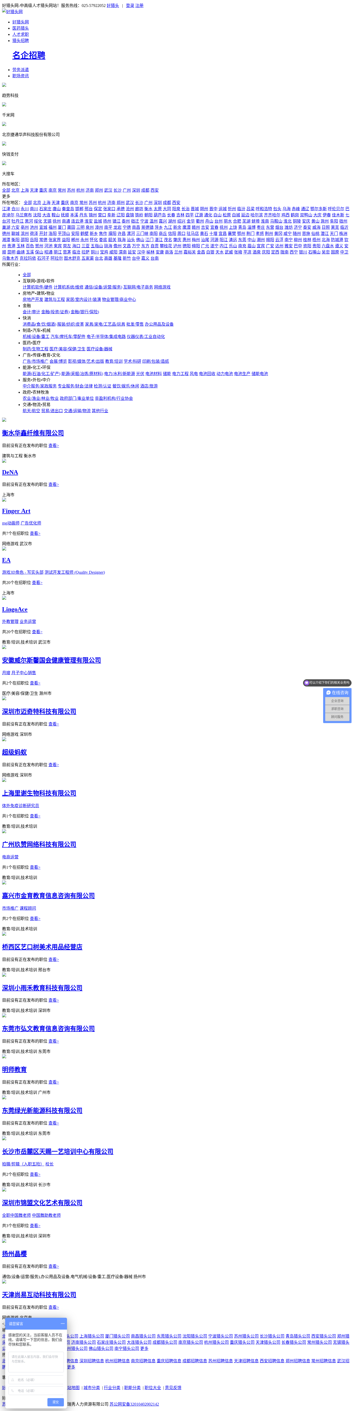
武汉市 (26, 544)
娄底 (103, 240)
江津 (6, 209)
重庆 (43, 190)
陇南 (284, 252)
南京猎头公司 (190, 1342)
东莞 (242, 240)
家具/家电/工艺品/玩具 (105, 324)
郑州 (99, 190)
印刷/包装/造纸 (155, 361)
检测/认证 (102, 386)
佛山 (140, 240)
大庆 (317, 215)
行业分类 (112, 1387)
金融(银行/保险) (85, 312)
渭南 (123, 252)
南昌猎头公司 (143, 1336)
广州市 (44, 1092)
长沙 (117, 190)
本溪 (74, 215)
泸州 (177, 246)
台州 (218, 221)
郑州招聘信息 (298, 1361)
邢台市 (44, 970)
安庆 (306, 221)
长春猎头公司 (293, 1342)
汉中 (141, 252)
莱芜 (335, 227)
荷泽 (34, 233)
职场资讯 (20, 76)
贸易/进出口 (52, 411)
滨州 (25, 233)
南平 (108, 227)
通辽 (305, 209)
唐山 (57, 209)
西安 (154, 190)
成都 (145, 190)
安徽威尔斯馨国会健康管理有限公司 (51, 660)
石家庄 (45, 209)
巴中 (298, 246)
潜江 (325, 233)
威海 (316, 227)
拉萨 (85, 252)
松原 (227, 215)
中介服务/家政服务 (40, 386)
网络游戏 (162, 287)
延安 (132, 252)
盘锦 (130, 215)
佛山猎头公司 (101, 1348)
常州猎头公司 (319, 1342)
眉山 (251, 246)
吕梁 (250, 209)
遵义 (339, 246)
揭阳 (270, 240)
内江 (224, 246)
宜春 (214, 227)
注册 (139, 5)
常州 (62, 190)
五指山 (97, 246)
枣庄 (261, 227)
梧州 (316, 240)
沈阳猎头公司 (194, 1336)
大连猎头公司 (139, 1342)
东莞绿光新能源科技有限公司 (42, 1110)
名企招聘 (28, 55)
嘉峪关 (189, 252)
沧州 (130, 209)
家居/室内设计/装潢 (83, 299)
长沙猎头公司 (272, 1336)
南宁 (288, 240)
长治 (185, 209)
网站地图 (71, 1387)
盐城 (98, 221)
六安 (15, 227)
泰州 (126, 221)
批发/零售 (135, 324)
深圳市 (26, 734)
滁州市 (45, 693)
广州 (127, 190)
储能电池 (260, 373)
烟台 (279, 227)
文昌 (127, 246)
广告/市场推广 (35, 361)
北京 (15, 190)
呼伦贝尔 (336, 209)
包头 (277, 209)
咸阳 (113, 252)
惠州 (186, 240)
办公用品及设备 (159, 324)
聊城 (15, 233)
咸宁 (287, 233)
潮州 (261, 240)
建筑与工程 (54, 299)
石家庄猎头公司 (111, 1342)
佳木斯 (338, 215)
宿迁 (135, 221)
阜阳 (334, 221)
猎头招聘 (20, 40)
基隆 (117, 258)
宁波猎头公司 (220, 1336)
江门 (149, 240)
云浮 (279, 240)
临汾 (241, 209)
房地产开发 (33, 299)
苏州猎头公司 (246, 1336)
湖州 (172, 221)
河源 (214, 240)
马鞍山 (276, 221)
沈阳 (37, 215)
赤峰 (296, 209)
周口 (181, 233)
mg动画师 (11, 523)
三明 (80, 227)
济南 (90, 190)
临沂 (344, 227)
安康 (160, 252)
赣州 (196, 227)
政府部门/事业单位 (77, 398)
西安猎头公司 (323, 1336)
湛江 (159, 240)
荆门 (250, 233)
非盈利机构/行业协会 (114, 398)
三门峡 (142, 233)
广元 (205, 246)
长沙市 (44, 1184)
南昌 (136, 227)
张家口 (109, 209)
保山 (39, 252)
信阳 (172, 233)
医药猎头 (20, 28)
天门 (334, 233)
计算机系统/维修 (68, 287)
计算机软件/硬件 (38, 287)
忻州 (232, 209)
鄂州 (241, 233)
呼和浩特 (264, 209)
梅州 (196, 240)
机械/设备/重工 (36, 336)
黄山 (315, 221)
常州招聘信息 (323, 1361)
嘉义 (145, 258)
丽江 (58, 252)
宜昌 (223, 233)
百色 (30, 246)
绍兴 (181, 221)
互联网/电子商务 (138, 287)
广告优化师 (31, 523)
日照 (326, 227)
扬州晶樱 (14, 1254)
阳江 (224, 240)
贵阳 (316, 246)
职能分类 (132, 1387)
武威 (229, 252)
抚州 (224, 227)
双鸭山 (306, 215)
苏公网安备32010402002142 (134, 1404)
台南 (154, 258)
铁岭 (139, 215)
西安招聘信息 (272, 1361)
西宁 (294, 252)
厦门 (62, 227)
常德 (43, 240)
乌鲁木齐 (10, 258)
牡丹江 (17, 221)
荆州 (269, 233)
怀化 (94, 240)
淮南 (265, 221)
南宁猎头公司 (126, 1348)
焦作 (103, 233)
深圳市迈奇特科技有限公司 (39, 711)
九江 (168, 227)
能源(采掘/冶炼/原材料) (82, 373)
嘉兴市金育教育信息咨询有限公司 (48, 895)
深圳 (136, 190)
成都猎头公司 (165, 1342)
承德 (120, 209)
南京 (52, 190)
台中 (136, 258)
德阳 (186, 246)
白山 (217, 215)
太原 (158, 209)
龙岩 (117, 227)
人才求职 (20, 34)
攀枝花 (166, 246)
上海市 (8, 495)
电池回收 (207, 373)
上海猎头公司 (91, 1336)
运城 (223, 209)
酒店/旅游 (149, 386)
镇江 (116, 221)
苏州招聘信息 (220, 1361)
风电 (194, 373)
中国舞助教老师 (46, 1215)
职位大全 (153, 1387)
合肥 (237, 221)
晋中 (213, 209)
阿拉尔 (57, 258)
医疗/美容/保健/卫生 (67, 349)
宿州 (343, 221)
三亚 (85, 246)
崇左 (67, 246)
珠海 (122, 240)
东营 (270, 227)
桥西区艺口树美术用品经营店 (42, 947)
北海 (326, 240)
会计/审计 (31, 312)
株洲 (343, 233)
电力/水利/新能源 (119, 373)
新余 (177, 227)
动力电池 (224, 373)
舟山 (209, 221)
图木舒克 (72, 258)
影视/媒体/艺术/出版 (86, 361)
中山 (251, 240)
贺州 (39, 246)
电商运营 (10, 857)
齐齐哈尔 (272, 215)
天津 (34, 190)
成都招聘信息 (194, 1361)
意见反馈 (173, 1387)
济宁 (298, 227)
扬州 (107, 221)
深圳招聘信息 (91, 1361)
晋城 (195, 209)
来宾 (58, 246)
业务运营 (28, 621)
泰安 (307, 227)
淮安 (89, 221)
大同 (167, 209)
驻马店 (193, 233)
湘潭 (6, 240)
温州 (153, 221)
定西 (275, 252)
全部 (6, 190)
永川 (25, 209)
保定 (98, 209)
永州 (84, 240)
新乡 (94, 233)
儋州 (117, 246)
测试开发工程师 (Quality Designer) (75, 572)
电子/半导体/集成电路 (106, 336)
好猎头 (113, 5)
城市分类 (91, 1387)
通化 (208, 215)
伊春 (327, 215)
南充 (242, 246)
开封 (43, 233)
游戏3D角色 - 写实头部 (23, 572)
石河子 (43, 258)
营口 (102, 215)
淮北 (287, 221)
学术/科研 (132, 361)
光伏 (140, 373)
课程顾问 (28, 908)
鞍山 (56, 215)
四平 (190, 215)
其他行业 (100, 411)
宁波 (144, 221)
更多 (144, 1348)
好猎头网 (20, 22)
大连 (46, 215)
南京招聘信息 (143, 1361)
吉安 (205, 227)
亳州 (25, 227)
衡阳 (15, 240)
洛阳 (52, 233)
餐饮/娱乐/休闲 (125, 386)
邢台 (89, 209)
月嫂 (6, 673)
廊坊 (139, 209)
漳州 (99, 227)
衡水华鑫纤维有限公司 (33, 433)
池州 (34, 227)
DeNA (10, 472)
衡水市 (30, 456)
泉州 (90, 227)
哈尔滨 (256, 215)
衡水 (148, 209)
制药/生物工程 (35, 349)
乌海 (286, 209)
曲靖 (20, 252)
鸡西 (285, 215)
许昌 (122, 233)
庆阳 (266, 252)
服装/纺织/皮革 (70, 324)
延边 (245, 215)
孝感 (260, 233)
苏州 (71, 190)
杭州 (80, 190)
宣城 (43, 227)
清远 (233, 240)
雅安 (288, 246)
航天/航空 (31, 411)
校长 (49, 1164)
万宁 (136, 246)
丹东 (83, 215)
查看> (53, 445)
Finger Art (16, 511)
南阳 (153, 233)
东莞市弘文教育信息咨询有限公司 (48, 1028)
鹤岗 (295, 215)
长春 (171, 215)
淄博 (251, 227)
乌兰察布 (23, 215)
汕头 (131, 240)
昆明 (11, 252)
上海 (25, 190)
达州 (279, 246)
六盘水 (328, 246)
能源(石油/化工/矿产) (41, 373)
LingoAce (15, 609)
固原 (335, 252)
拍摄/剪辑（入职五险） (23, 1164)
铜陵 (297, 221)
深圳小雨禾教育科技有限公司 (42, 988)
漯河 (131, 233)
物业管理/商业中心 (119, 299)
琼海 (108, 246)
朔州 (204, 209)
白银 (210, 252)
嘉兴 (163, 221)
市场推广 (10, 908)
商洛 (169, 252)
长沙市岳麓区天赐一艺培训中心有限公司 (57, 1151)
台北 (99, 258)
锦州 (93, 215)
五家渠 (87, 258)
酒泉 (257, 252)
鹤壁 (84, 233)
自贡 (154, 246)
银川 (303, 252)
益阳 (66, 240)
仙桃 (315, 233)
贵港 (11, 246)
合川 (15, 209)
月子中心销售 (23, 673)
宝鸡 (104, 252)
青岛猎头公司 (298, 1336)
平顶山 (64, 233)
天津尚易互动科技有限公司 (39, 1294)
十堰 (213, 233)
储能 (167, 373)
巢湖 (6, 227)
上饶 (233, 227)
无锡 (47, 221)
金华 (191, 221)
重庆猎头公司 (242, 1342)
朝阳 (148, 215)
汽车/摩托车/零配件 (68, 336)
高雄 (108, 258)
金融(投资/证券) (55, 312)
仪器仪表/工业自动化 (146, 336)
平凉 (247, 252)
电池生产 (242, 373)
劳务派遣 (20, 69)
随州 (297, 233)
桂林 (307, 240)
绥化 (38, 221)
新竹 (127, 258)
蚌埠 (256, 221)
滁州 (325, 221)
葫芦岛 (160, 215)
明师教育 (14, 1069)
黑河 (29, 221)
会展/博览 (58, 361)
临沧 (76, 252)
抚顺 (65, 215)
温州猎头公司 (75, 1348)
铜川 (95, 252)
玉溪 (30, 252)
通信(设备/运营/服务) (103, 287)
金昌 (201, 252)
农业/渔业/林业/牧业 (41, 398)
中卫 (344, 252)
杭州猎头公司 (216, 1342)
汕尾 (205, 240)
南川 (34, 209)
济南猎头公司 (83, 1342)
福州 (52, 227)
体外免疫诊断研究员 (20, 806)
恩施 (306, 233)
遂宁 (214, 246)
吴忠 (326, 252)
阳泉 (176, 209)
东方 (145, 246)
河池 (48, 246)
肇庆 (177, 240)
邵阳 (25, 240)
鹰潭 (186, 227)
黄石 (204, 233)
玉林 (20, 246)
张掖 (238, 252)
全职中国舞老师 (16, 1215)
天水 (219, 252)
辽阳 (120, 215)
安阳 (75, 233)
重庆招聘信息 (169, 1361)
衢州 (200, 221)
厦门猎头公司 (117, 1336)
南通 (66, 221)
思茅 (67, 252)
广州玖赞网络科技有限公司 (39, 844)
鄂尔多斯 (318, 209)
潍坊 (288, 227)
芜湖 (246, 221)
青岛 (242, 227)
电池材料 (153, 373)
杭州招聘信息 (117, 1361)
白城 (236, 215)
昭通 (48, 252)
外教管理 (10, 621)
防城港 (337, 240)
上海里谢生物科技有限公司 (39, 793)
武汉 (108, 190)
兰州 (178, 252)
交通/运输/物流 (77, 411)
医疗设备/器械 (99, 349)
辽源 (199, 215)
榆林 (150, 252)
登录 (130, 5)
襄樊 (232, 233)
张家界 (54, 240)
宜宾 (261, 246)
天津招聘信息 (246, 1361)
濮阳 (112, 233)
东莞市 (44, 1051)
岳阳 (34, 240)
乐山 (233, 246)
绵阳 (196, 246)
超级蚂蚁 (14, 752)
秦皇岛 (68, 209)
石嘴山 (314, 252)
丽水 (228, 221)
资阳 (307, 246)
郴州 (75, 240)
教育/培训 (114, 361)
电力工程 (180, 373)
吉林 (180, 215)
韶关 (112, 240)
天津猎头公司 (268, 1342)
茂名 (168, 240)
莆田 (71, 227)
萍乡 (159, 227)
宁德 (127, 227)
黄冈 (278, 233)
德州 (6, 233)
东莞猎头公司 (169, 1336)
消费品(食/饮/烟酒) (39, 324)
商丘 (163, 233)
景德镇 (147, 227)
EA (6, 560)
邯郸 (79, 209)
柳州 (298, 240)
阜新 (111, 215)
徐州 (57, 221)
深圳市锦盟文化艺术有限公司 (42, 1202)
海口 (76, 246)
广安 (270, 246)
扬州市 (139, 1276)
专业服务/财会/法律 (75, 386)
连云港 (77, 221)
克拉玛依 (28, 258)
